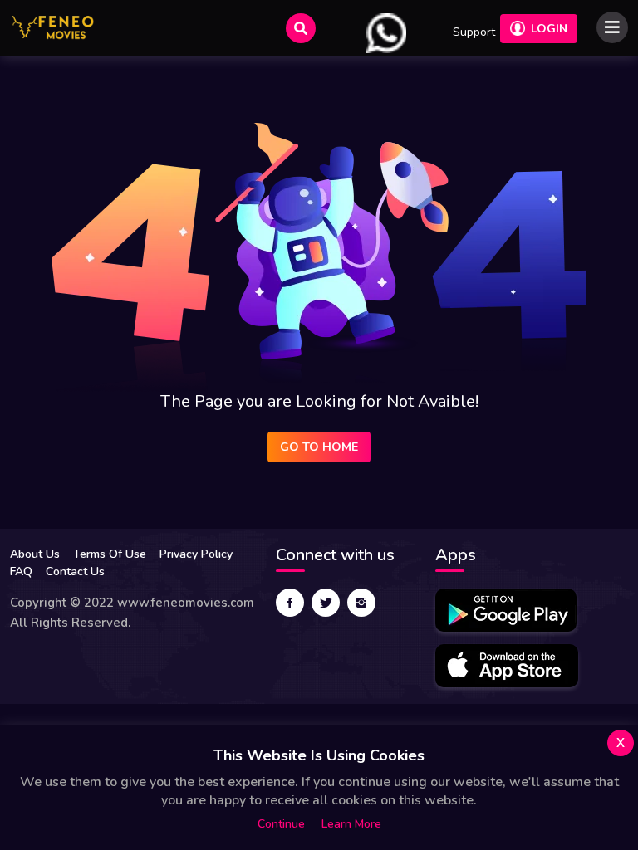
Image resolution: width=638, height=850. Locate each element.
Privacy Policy (196, 554)
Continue (281, 824)
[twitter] (326, 603)
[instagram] (361, 603)
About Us (35, 554)
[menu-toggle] (612, 27)
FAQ (21, 571)
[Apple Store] (506, 665)
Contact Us (75, 571)
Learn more (351, 824)
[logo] (53, 28)
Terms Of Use (109, 554)
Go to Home (319, 447)
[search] (301, 28)
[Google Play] (506, 610)
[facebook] (290, 603)
